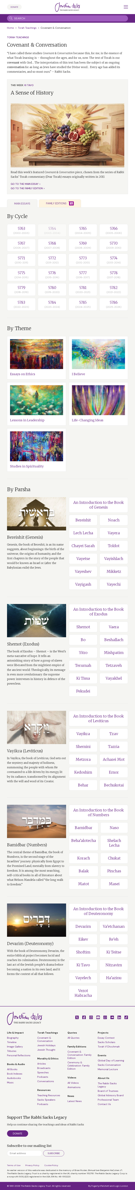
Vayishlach (113, 558)
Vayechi (114, 584)
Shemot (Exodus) (23, 644)
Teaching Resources (48, 1095)
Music (10, 1082)
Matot (83, 884)
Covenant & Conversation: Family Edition (80, 1055)
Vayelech (83, 977)
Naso (114, 827)
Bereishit (83, 520)
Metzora (83, 759)
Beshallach (113, 639)
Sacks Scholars (106, 1042)
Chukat (114, 858)
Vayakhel (114, 678)
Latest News (75, 1101)
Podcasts (42, 1076)
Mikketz (114, 571)
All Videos (73, 1082)
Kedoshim (83, 772)
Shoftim (83, 952)
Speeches (43, 1072)
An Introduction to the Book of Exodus (98, 611)
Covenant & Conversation (45, 1039)
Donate (14, 7)
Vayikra (83, 733)
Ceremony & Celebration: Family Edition (79, 1065)
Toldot (114, 545)
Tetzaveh (114, 665)
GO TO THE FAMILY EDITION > (28, 188)
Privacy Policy (32, 1165)
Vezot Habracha (83, 993)
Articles (41, 1063)
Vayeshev (83, 571)
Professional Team (108, 1099)
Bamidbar (83, 827)
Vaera (114, 627)
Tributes (11, 1051)
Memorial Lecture (108, 1069)
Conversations (45, 1081)
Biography (13, 1037)
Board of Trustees (108, 1091)
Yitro (83, 652)
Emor (114, 772)
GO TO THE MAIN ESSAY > (26, 183)
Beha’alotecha (83, 840)
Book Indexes (14, 1073)
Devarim (83, 926)
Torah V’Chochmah (109, 1046)
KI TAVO (29, 85)
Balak (84, 871)
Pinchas (114, 871)
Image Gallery (15, 1046)
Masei (114, 884)
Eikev (83, 939)
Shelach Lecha (114, 843)
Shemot (83, 627)
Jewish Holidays (46, 1045)
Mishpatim (114, 652)
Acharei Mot (114, 759)
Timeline (12, 1042)
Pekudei (83, 691)
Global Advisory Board (111, 1095)
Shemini (83, 746)
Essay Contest (106, 1037)
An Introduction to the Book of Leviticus (98, 718)
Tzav (113, 733)
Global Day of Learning (111, 1060)
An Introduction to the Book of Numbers (98, 812)
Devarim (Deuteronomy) (30, 943)
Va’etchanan (114, 926)
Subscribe (54, 1153)
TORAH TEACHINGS (18, 37)
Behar (83, 785)
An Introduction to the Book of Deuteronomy (98, 911)
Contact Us (104, 1104)
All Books (12, 1069)
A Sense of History (32, 93)
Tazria (113, 746)
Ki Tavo (83, 965)
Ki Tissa (83, 678)
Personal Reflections (18, 1055)
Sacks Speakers (46, 1099)
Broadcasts (43, 1068)
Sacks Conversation (109, 1064)
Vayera (114, 533)
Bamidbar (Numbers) (27, 844)
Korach (83, 858)
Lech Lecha (83, 533)
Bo (83, 639)
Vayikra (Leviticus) (25, 750)
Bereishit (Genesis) (25, 537)
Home (10, 27)
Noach (114, 520)
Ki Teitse (113, 952)
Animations (74, 1087)
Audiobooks (14, 1078)
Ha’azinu (113, 977)
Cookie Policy (51, 1165)
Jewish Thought (46, 1049)
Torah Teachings (27, 27)
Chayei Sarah (83, 545)
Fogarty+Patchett (100, 1186)
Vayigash (83, 584)
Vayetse (83, 558)
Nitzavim (113, 965)
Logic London (121, 1186)
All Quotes (73, 1037)
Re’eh (113, 939)
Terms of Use (13, 1165)
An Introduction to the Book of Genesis (98, 505)
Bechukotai (114, 785)
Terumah (83, 665)
